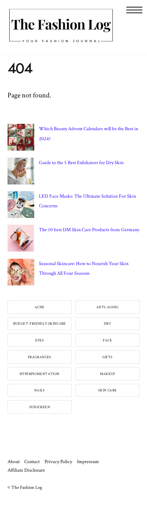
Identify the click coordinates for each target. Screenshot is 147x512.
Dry (107, 323)
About (13, 461)
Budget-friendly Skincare (39, 323)
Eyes (39, 340)
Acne (40, 307)
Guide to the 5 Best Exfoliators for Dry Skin (81, 162)
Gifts (107, 357)
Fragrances (39, 357)
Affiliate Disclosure (26, 470)
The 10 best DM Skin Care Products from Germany (89, 229)
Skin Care (107, 390)
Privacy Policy (58, 461)
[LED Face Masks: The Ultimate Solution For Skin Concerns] (20, 206)
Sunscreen (39, 407)
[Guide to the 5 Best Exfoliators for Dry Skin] (20, 173)
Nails (39, 390)
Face (107, 340)
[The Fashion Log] (61, 41)
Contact (32, 461)
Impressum (88, 461)
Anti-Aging (107, 307)
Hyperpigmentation (39, 373)
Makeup (107, 373)
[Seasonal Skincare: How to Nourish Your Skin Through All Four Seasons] (20, 274)
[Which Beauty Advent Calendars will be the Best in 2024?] (20, 139)
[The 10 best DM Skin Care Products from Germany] (20, 240)
